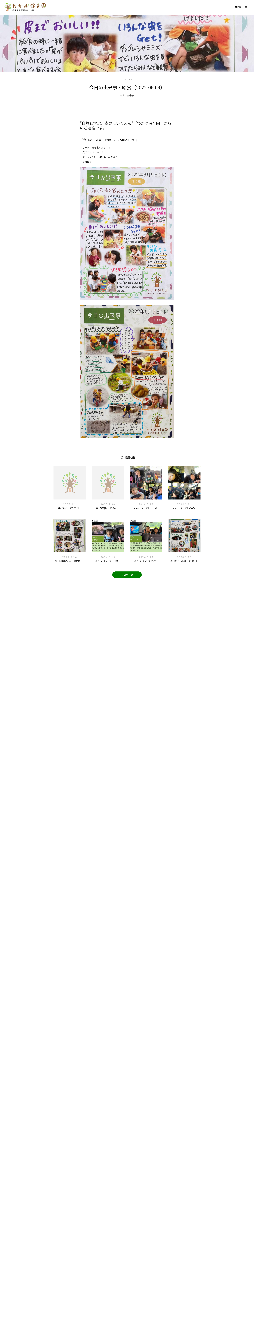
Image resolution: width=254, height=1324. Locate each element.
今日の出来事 (127, 95)
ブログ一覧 (127, 574)
